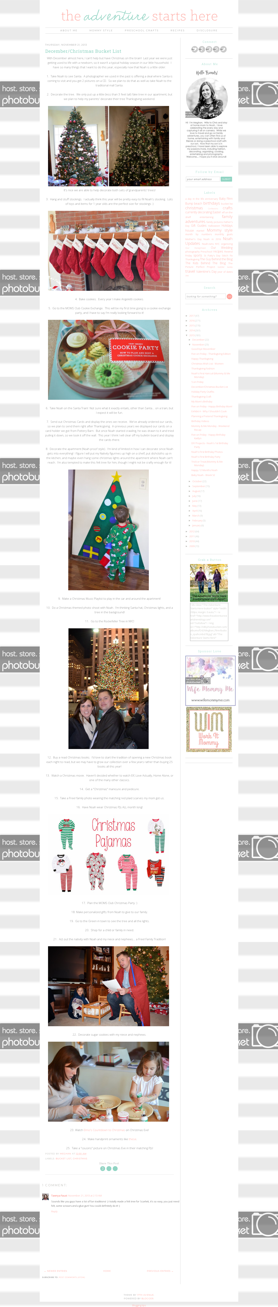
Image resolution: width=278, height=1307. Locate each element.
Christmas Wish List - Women (207, 363)
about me (69, 30)
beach (198, 203)
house (189, 230)
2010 (192, 541)
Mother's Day (193, 239)
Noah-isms (208, 244)
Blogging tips (139, 1305)
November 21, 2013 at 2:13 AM (85, 1195)
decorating (205, 212)
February (197, 520)
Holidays (227, 225)
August (196, 491)
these (132, 1139)
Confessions (213, 208)
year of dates (225, 271)
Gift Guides (199, 225)
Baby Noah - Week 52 (203, 475)
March (196, 515)
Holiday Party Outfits (202, 391)
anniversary (211, 198)
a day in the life (194, 198)
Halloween (214, 225)
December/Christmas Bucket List (209, 386)
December (198, 339)
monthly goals (224, 234)
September (199, 486)
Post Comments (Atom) (72, 1277)
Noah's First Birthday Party (205, 456)
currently (191, 212)
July (194, 496)
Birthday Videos (200, 421)
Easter (217, 212)
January (196, 525)
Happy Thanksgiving (202, 358)
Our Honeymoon (195, 247)
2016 (192, 320)
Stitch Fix (227, 255)
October (197, 481)
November (198, 344)
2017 (192, 315)
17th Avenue (145, 1295)
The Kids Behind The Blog (205, 263)
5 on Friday (197, 382)
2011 (192, 536)
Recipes (178, 30)
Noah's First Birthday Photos (207, 452)
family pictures (215, 222)
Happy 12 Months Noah (204, 470)
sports (197, 255)
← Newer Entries (55, 1271)
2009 (192, 546)
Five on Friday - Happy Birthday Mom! (211, 406)
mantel (200, 230)
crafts (228, 207)
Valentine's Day (206, 271)
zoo (187, 275)
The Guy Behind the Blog (216, 259)
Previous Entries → (160, 1271)
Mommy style (220, 230)
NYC (217, 244)
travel (190, 271)
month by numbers (198, 234)
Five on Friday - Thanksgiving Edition (211, 353)
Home (107, 1271)
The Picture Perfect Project (209, 265)
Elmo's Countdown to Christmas (104, 1130)
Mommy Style (101, 30)
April (195, 510)
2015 (192, 325)
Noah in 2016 (212, 239)
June (195, 501)
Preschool (206, 251)
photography (192, 251)
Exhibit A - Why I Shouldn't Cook (209, 411)
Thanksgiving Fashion (203, 368)
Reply (54, 1211)
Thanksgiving (192, 259)
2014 (192, 330)
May (194, 505)
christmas (80, 1158)
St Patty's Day (212, 255)
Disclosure (207, 30)
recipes (218, 251)
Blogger (147, 1298)
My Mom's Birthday (201, 401)
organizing (227, 244)
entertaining (206, 217)
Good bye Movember (203, 349)
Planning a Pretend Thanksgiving (209, 416)
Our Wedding (222, 248)
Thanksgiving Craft (201, 396)
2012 (192, 531)
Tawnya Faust (59, 1195)
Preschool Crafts (142, 30)
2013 (192, 335)
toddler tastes (225, 266)
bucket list (63, 1158)
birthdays (211, 203)
